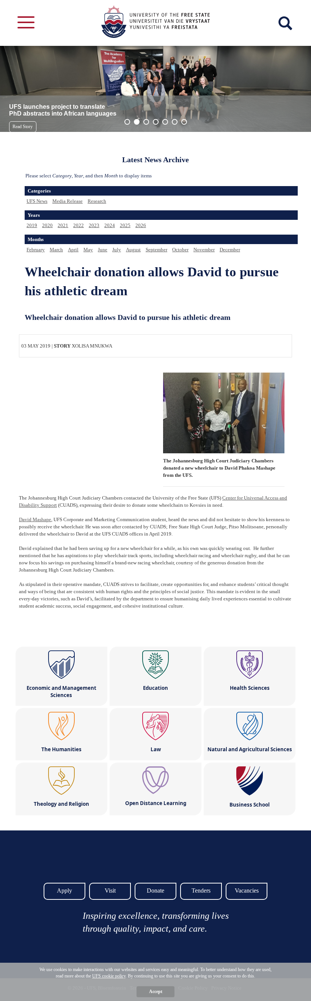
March (56, 249)
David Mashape (35, 519)
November (204, 249)
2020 (47, 225)
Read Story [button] (23, 126)
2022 (78, 225)
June (102, 249)
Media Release (67, 201)
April (73, 249)
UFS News (37, 201)
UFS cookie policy (109, 976)
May (88, 249)
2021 (63, 225)
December (230, 249)
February (36, 249)
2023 (94, 225)
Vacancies (247, 890)
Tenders (201, 890)
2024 (109, 225)
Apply (64, 890)
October (180, 249)
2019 (32, 225)
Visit (110, 890)
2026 (140, 225)
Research (97, 201)
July (116, 249)
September (156, 249)
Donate (155, 890)
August (133, 249)
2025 (125, 225)
